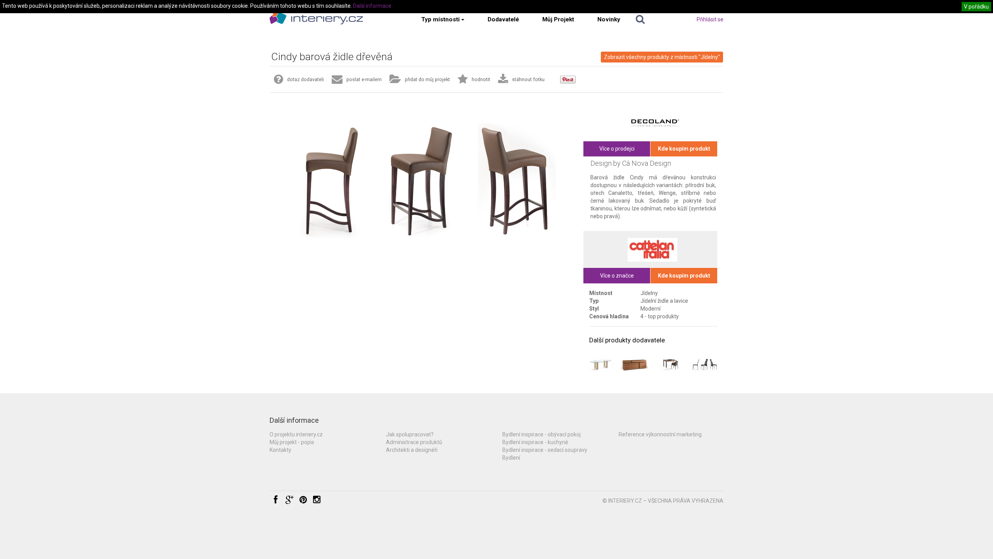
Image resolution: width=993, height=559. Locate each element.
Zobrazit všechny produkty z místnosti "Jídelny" (662, 57)
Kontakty (280, 450)
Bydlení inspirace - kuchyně (535, 442)
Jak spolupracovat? (410, 434)
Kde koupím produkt (684, 149)
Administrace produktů (414, 442)
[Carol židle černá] (704, 364)
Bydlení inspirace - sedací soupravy (544, 450)
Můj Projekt (558, 19)
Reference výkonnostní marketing (660, 434)
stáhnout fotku (528, 79)
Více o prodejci (617, 149)
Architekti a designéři (412, 450)
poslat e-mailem (364, 79)
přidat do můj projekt (427, 79)
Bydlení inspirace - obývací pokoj (541, 434)
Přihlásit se (710, 19)
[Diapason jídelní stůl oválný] (600, 364)
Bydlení (511, 458)
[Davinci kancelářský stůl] (670, 364)
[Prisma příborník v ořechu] (635, 364)
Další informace (372, 6)
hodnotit (481, 79)
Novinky (608, 19)
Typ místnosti (440, 19)
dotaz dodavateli (305, 79)
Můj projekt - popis (292, 442)
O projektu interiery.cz (296, 434)
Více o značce (617, 276)
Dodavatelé (503, 19)
